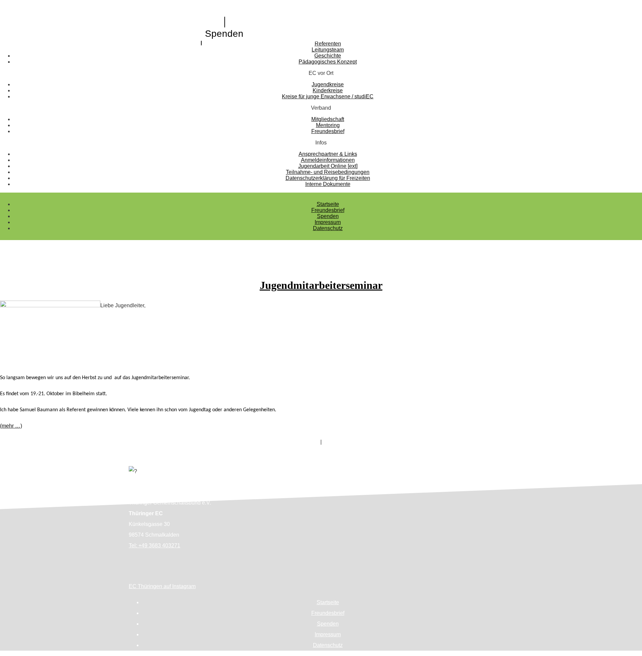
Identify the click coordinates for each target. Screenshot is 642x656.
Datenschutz (328, 228)
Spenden (224, 33)
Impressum (328, 222)
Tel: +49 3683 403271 (154, 545)
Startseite (328, 204)
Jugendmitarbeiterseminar (321, 285)
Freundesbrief (327, 210)
